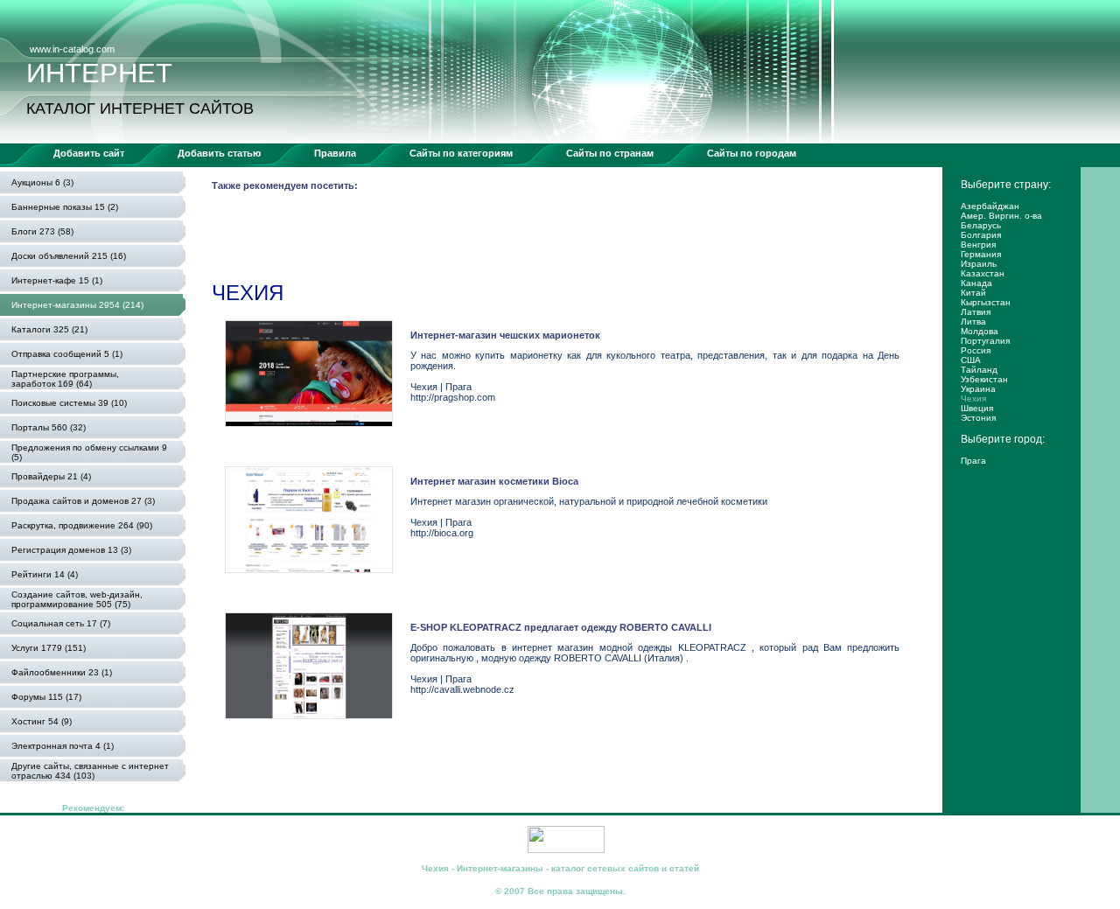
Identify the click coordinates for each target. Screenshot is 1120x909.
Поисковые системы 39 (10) (69, 403)
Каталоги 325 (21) (49, 329)
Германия (981, 254)
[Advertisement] (530, 239)
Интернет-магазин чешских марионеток (505, 335)
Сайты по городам (751, 153)
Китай (973, 292)
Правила (335, 153)
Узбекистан (984, 379)
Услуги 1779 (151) (48, 648)
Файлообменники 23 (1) (61, 672)
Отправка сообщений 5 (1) (66, 354)
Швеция (977, 408)
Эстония (978, 418)
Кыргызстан (986, 302)
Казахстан (982, 273)
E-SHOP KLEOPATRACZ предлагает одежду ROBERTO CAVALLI (560, 627)
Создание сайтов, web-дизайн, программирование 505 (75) (77, 599)
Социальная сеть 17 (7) (60, 623)
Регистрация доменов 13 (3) (71, 550)
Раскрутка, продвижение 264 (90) (81, 525)
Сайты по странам (610, 153)
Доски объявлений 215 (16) (68, 256)
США (971, 360)
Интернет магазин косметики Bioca (494, 481)
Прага (973, 460)
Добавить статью (219, 153)
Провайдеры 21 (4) (51, 476)
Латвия (975, 312)
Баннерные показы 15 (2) (64, 207)
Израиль (979, 264)
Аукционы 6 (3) (42, 182)
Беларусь (981, 225)
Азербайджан (990, 206)
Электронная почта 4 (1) (62, 746)
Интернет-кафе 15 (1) (56, 280)
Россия (975, 350)
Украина (978, 389)
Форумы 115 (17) (46, 697)
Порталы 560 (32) (48, 427)
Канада (976, 283)
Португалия (985, 341)
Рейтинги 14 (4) (44, 574)
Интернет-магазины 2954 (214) (77, 305)
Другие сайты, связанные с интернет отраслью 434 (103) (90, 770)
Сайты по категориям (461, 153)
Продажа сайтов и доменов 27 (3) (83, 501)
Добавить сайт (88, 153)
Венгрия (978, 244)
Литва (973, 321)
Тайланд (979, 369)
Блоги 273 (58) (42, 231)
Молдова (979, 331)
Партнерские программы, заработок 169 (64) (65, 378)
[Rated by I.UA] (566, 849)
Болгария (981, 235)
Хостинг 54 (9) (41, 721)
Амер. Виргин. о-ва (1001, 215)
